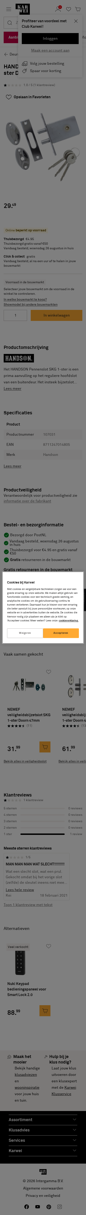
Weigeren (25, 633)
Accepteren (60, 633)
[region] (43, 607)
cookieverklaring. (69, 620)
